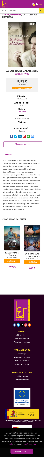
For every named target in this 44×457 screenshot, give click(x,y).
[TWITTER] (18, 325)
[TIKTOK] (22, 325)
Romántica (16, 15)
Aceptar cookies (22, 451)
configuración (29, 444)
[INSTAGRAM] (25, 325)
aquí (10, 444)
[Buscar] (41, 10)
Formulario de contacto (22, 342)
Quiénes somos (22, 376)
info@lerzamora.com (22, 339)
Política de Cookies (22, 364)
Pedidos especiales (22, 380)
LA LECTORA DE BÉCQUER (12, 254)
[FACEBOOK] (14, 325)
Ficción (5, 15)
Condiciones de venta (22, 357)
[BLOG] (29, 325)
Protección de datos (22, 361)
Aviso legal (22, 354)
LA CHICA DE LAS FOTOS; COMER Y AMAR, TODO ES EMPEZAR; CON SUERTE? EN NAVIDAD (32, 255)
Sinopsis (8, 154)
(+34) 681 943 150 (22, 335)
